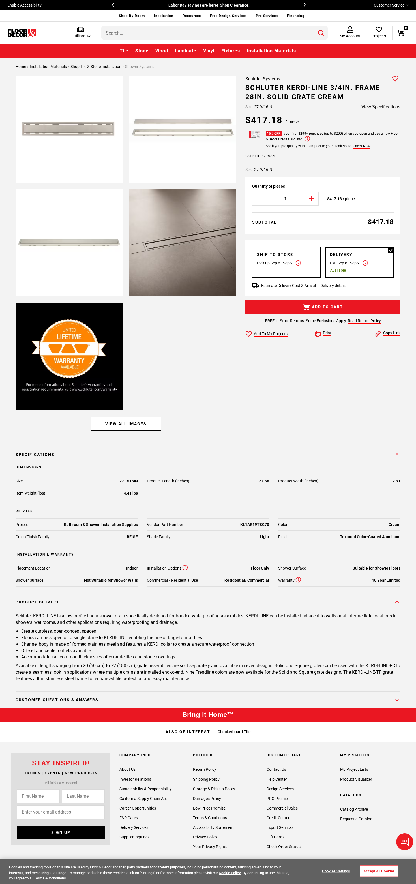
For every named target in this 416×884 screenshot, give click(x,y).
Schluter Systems (262, 79)
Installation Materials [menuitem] (271, 50)
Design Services (280, 789)
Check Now (361, 146)
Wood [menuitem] (161, 50)
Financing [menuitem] (296, 16)
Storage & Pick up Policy (214, 789)
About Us (127, 769)
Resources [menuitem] (192, 16)
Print (327, 333)
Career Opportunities (137, 808)
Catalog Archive (354, 809)
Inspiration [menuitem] (163, 16)
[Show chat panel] (404, 841)
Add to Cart (327, 307)
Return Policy (204, 769)
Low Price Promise (209, 808)
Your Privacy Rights (210, 846)
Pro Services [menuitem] (267, 16)
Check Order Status (284, 846)
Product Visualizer (356, 779)
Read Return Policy (364, 320)
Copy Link (391, 333)
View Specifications (380, 107)
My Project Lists (354, 769)
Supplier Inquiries (134, 837)
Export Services (280, 827)
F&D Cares (128, 817)
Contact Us (276, 769)
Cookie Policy (230, 873)
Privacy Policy (205, 837)
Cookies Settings (336, 871)
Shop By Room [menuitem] (132, 16)
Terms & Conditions (210, 817)
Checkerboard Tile (234, 731)
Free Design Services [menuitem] (228, 16)
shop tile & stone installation (96, 66)
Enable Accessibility (24, 5)
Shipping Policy (206, 779)
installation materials (49, 66)
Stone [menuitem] (142, 50)
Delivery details (333, 285)
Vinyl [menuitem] (209, 50)
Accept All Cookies (379, 871)
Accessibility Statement (213, 827)
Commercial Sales (282, 808)
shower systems (139, 66)
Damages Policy (207, 798)
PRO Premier (278, 798)
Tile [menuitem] (124, 50)
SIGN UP (60, 832)
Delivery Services (133, 827)
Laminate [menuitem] (185, 50)
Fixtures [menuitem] (230, 50)
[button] (80, 32)
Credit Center (278, 817)
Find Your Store (265, 5)
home (21, 66)
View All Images (126, 423)
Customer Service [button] (389, 5)
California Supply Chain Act (143, 798)
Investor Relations (135, 779)
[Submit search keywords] (321, 33)
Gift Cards (275, 837)
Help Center (277, 779)
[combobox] (214, 33)
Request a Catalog (356, 819)
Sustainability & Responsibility (145, 789)
